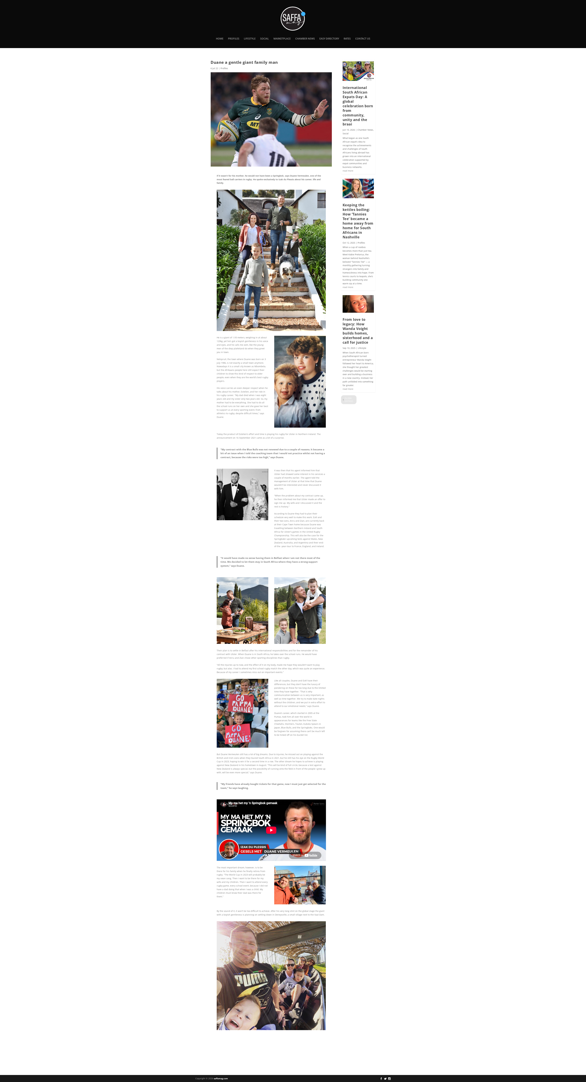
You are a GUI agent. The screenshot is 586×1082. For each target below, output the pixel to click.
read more (348, 170)
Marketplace (282, 38)
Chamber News (305, 38)
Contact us (362, 38)
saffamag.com (221, 1078)
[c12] (300, 903)
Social (264, 38)
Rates (347, 38)
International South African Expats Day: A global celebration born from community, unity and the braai (358, 106)
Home (219, 38)
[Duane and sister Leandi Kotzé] (242, 519)
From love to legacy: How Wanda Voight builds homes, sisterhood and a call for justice (358, 331)
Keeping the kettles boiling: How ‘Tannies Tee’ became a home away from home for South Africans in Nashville (358, 221)
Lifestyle (250, 38)
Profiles (233, 38)
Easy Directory (329, 38)
